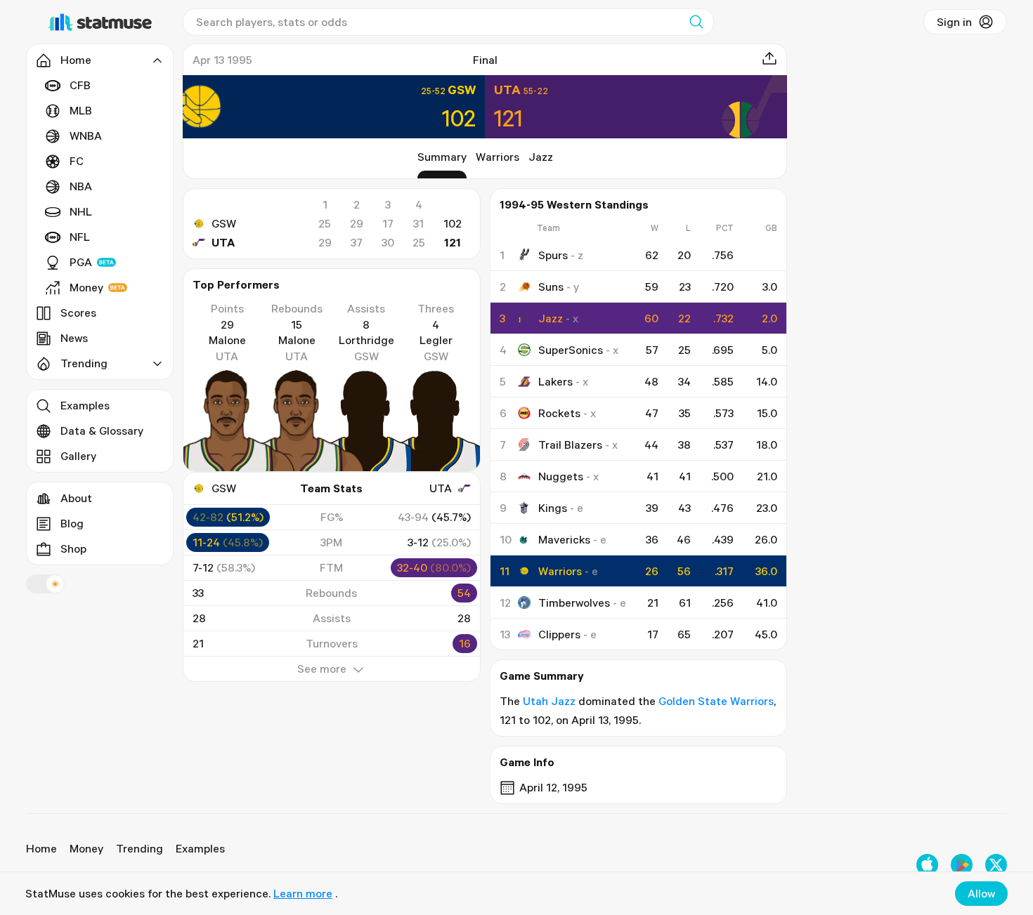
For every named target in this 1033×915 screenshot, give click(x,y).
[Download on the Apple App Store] (927, 865)
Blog (72, 523)
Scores (78, 312)
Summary (442, 156)
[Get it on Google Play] (962, 865)
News (74, 337)
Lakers (555, 381)
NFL (80, 236)
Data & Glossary (101, 430)
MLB (81, 110)
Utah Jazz (549, 701)
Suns (551, 286)
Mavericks (564, 539)
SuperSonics (570, 349)
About (76, 498)
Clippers (559, 634)
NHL (81, 211)
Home (41, 848)
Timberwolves (574, 602)
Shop (73, 548)
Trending (139, 848)
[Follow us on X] (996, 864)
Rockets (559, 413)
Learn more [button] (302, 893)
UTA (223, 242)
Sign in (954, 21)
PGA (81, 262)
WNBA (86, 135)
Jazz (540, 156)
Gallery (78, 455)
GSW (224, 223)
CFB (80, 85)
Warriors (497, 156)
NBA (81, 186)
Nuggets (560, 476)
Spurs (553, 255)
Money (86, 287)
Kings (552, 507)
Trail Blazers (570, 444)
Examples (85, 405)
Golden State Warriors (716, 701)
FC (77, 161)
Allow (981, 893)
